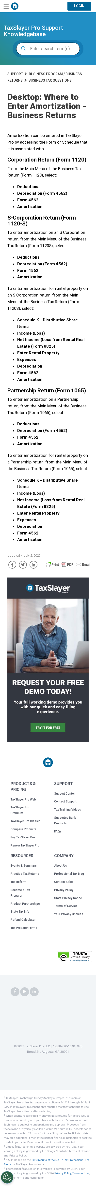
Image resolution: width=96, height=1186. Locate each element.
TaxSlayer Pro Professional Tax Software (14, 6)
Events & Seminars (24, 865)
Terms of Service (66, 906)
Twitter (23, 565)
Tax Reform (18, 882)
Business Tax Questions (50, 80)
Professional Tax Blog (69, 873)
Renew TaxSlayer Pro (25, 845)
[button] (43, 958)
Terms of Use (80, 1173)
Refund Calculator (23, 919)
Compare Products (23, 829)
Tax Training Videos (67, 809)
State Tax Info (20, 911)
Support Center (64, 793)
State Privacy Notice (68, 898)
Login (79, 6)
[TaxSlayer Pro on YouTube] (24, 992)
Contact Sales (64, 882)
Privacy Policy (63, 890)
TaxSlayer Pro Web (23, 799)
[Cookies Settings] (7, 1177)
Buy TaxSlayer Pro (23, 837)
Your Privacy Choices (68, 914)
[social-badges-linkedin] (34, 992)
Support (15, 74)
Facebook (12, 565)
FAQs (58, 831)
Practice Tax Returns (25, 873)
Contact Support (65, 801)
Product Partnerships (25, 903)
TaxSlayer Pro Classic (25, 821)
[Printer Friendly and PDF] (68, 567)
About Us (60, 865)
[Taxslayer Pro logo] (48, 762)
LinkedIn (33, 565)
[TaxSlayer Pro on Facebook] (15, 992)
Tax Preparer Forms (24, 928)
